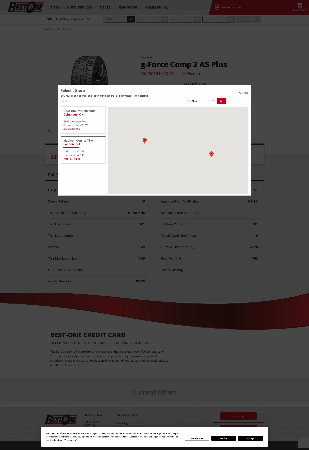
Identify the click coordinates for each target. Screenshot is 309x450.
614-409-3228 (71, 129)
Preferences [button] (70, 440)
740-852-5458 (71, 159)
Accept (250, 438)
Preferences (197, 438)
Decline (223, 438)
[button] (211, 154)
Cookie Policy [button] (135, 437)
